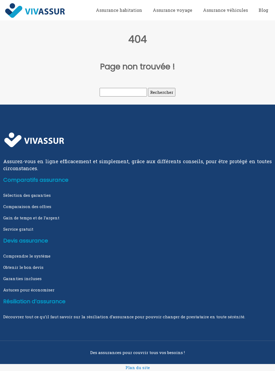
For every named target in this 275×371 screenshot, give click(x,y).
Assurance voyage (172, 10)
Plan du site (137, 367)
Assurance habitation (119, 10)
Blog (263, 10)
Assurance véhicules (225, 10)
